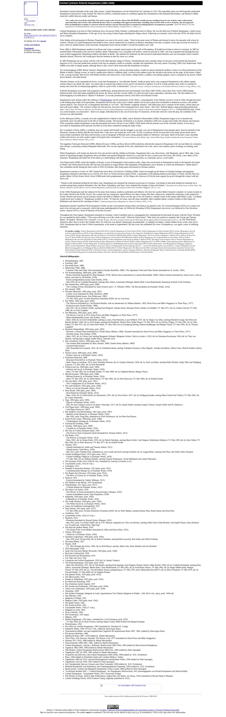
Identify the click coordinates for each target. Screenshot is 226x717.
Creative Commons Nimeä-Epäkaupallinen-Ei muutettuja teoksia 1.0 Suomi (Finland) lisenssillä (139, 710)
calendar (43, 41)
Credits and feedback (32, 45)
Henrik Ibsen (106, 100)
